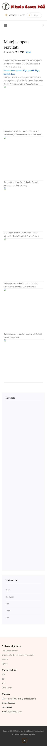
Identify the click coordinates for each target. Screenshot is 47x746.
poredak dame (9, 74)
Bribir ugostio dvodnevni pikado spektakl (17, 655)
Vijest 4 (5, 664)
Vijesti (28, 52)
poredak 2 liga (21, 71)
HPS (3, 675)
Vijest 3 (5, 659)
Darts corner (7, 688)
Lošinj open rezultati (10, 651)
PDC (3, 683)
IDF (3, 679)
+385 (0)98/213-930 (17, 15)
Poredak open (9, 71)
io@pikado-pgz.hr (15, 712)
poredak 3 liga (33, 71)
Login (36, 15)
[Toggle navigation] (5, 25)
